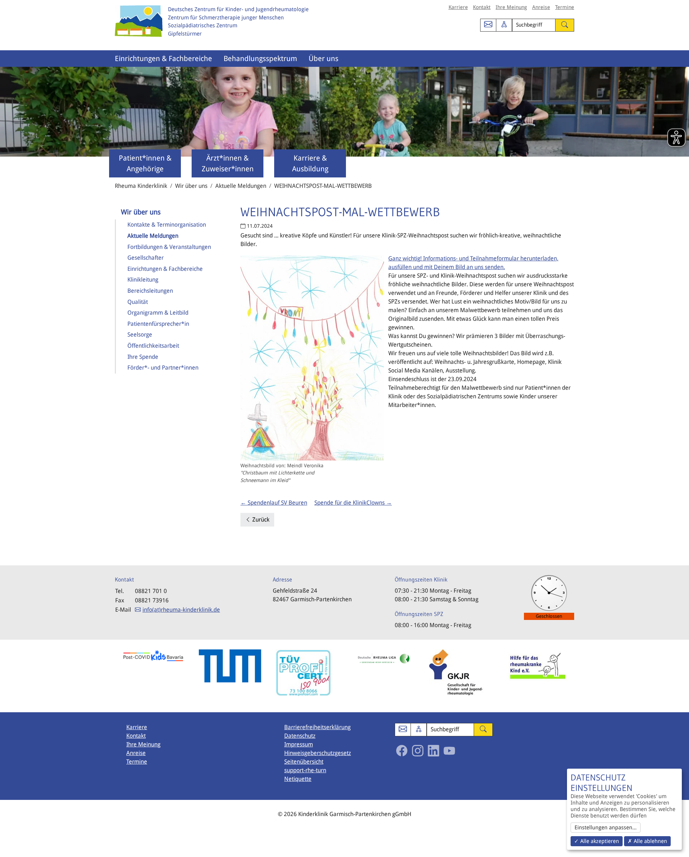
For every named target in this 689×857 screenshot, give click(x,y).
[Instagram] (418, 750)
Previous (109, 676)
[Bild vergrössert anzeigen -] (312, 357)
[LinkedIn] (433, 750)
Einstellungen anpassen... (606, 827)
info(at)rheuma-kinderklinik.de (181, 609)
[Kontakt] (488, 25)
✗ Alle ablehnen (647, 841)
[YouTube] (449, 750)
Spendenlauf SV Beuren (273, 502)
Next (579, 676)
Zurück (260, 519)
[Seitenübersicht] (504, 25)
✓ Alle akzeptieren (596, 841)
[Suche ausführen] (564, 25)
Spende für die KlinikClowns (353, 502)
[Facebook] (402, 750)
